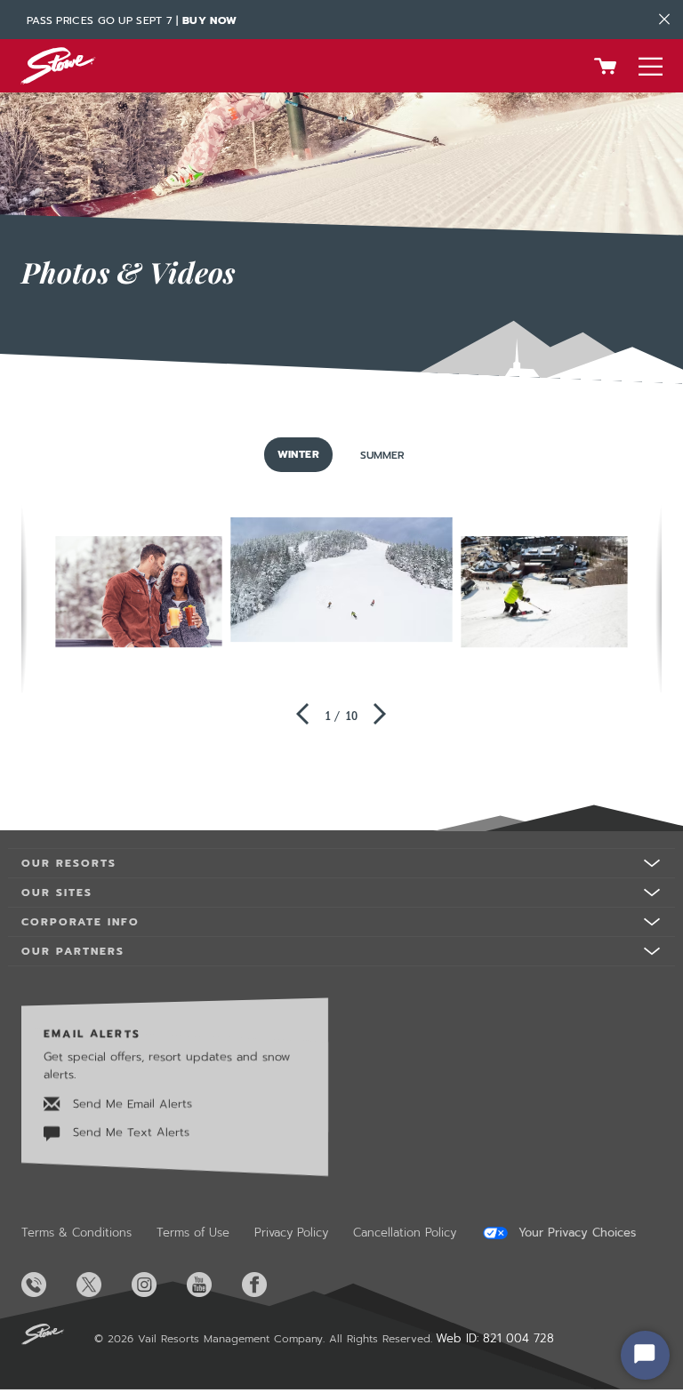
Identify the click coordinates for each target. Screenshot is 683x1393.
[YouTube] (212, 1284)
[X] (102, 1284)
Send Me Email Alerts (130, 1103)
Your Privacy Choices (575, 1233)
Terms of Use (193, 1232)
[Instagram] (157, 1284)
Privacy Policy (291, 1232)
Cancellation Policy (404, 1232)
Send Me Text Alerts (128, 1132)
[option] (341, 592)
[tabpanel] (341, 635)
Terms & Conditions (76, 1232)
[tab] (298, 454)
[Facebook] (267, 1284)
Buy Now (209, 20)
